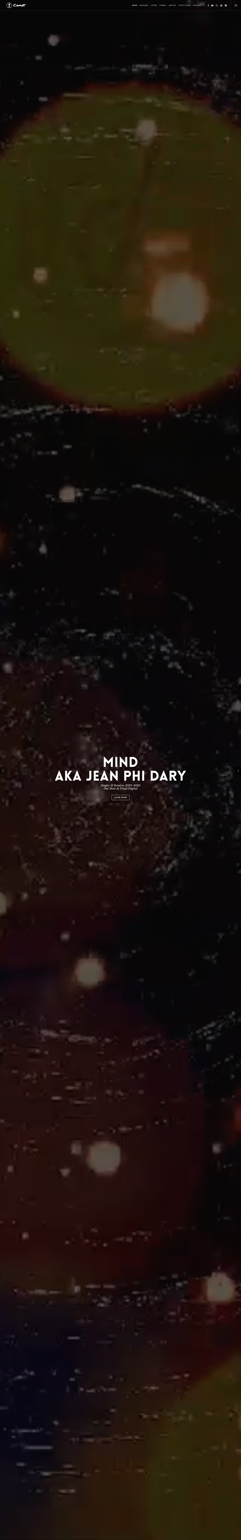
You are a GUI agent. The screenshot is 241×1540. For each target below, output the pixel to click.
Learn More (120, 796)
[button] (236, 5)
